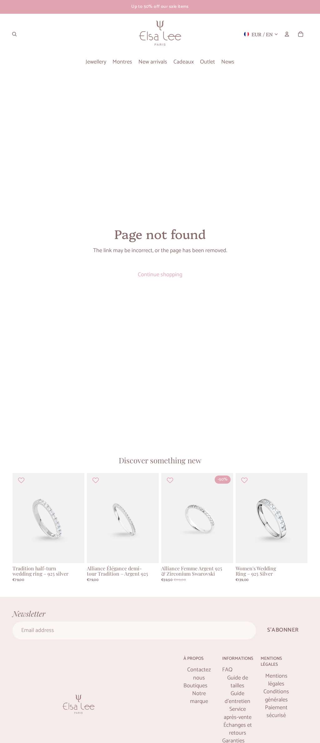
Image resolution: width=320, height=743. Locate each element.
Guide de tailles (237, 682)
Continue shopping (160, 274)
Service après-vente (238, 713)
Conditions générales (276, 696)
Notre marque (199, 697)
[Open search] (14, 34)
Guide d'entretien (237, 697)
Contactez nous (199, 674)
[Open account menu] (287, 34)
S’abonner (283, 630)
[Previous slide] (17, 518)
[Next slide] (79, 518)
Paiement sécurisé (276, 712)
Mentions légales (276, 680)
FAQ (227, 670)
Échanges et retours (237, 729)
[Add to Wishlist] (22, 480)
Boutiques (195, 686)
